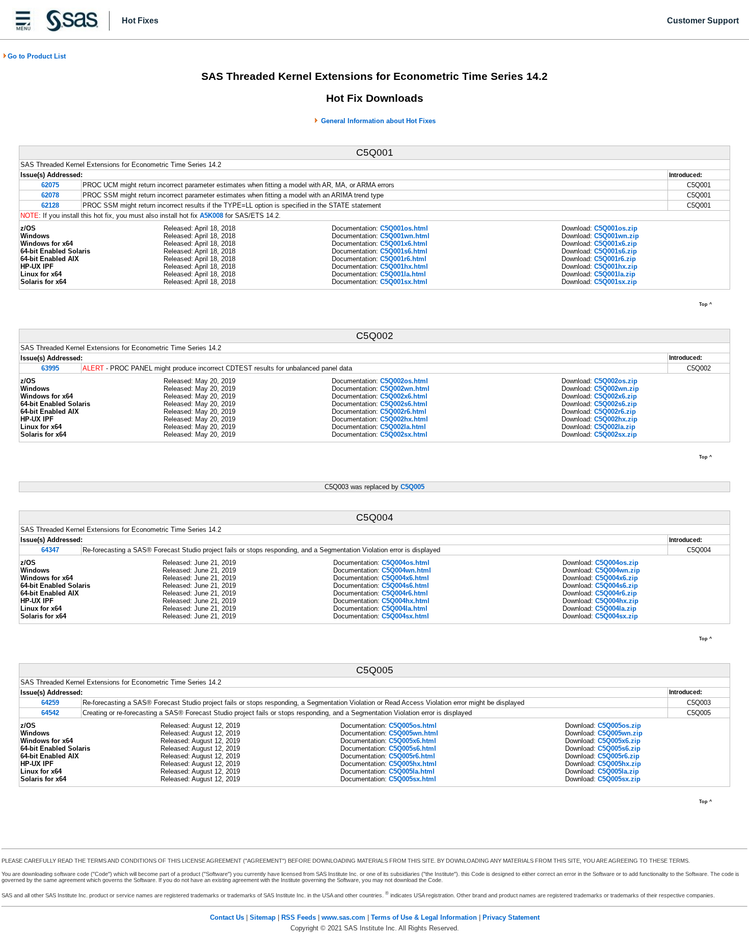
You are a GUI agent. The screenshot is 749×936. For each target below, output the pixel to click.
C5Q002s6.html (403, 404)
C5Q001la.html (403, 274)
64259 (50, 702)
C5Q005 (412, 487)
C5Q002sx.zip (615, 434)
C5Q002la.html (403, 427)
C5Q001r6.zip (615, 259)
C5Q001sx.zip (615, 282)
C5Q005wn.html (413, 733)
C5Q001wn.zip (616, 236)
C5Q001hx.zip (615, 266)
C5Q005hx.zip (619, 764)
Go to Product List (37, 56)
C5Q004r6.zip (616, 593)
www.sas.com (343, 917)
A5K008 (211, 215)
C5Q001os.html (404, 228)
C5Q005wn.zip (620, 733)
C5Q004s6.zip (616, 585)
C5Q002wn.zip (616, 388)
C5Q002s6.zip (615, 404)
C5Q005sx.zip (619, 779)
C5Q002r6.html (403, 411)
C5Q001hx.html (404, 266)
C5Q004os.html (406, 562)
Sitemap (263, 917)
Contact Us (227, 917)
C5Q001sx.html (403, 282)
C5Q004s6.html (405, 585)
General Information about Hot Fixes (378, 121)
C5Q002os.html (404, 381)
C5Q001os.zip (615, 228)
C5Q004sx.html (405, 616)
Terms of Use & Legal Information (424, 917)
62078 (50, 195)
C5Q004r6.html (405, 593)
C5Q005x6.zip (619, 741)
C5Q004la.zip (615, 608)
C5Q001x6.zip (615, 243)
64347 (50, 550)
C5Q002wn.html (405, 388)
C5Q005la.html (412, 771)
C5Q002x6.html (403, 396)
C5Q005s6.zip (619, 748)
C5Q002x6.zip (615, 396)
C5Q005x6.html (412, 741)
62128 (50, 205)
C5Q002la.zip (614, 427)
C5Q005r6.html (412, 756)
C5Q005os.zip (619, 725)
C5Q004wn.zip (617, 570)
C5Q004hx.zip (616, 601)
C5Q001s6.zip (615, 251)
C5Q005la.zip (618, 771)
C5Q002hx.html (404, 419)
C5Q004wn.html (406, 570)
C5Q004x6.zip (616, 578)
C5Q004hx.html (406, 601)
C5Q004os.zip (616, 562)
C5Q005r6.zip (618, 756)
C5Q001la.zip (614, 274)
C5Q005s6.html (412, 748)
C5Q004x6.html (405, 578)
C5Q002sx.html (403, 434)
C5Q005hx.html (413, 764)
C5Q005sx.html (412, 779)
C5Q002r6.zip (615, 411)
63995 (50, 368)
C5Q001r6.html (403, 259)
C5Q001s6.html (403, 251)
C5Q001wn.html (405, 236)
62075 (50, 185)
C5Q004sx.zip (616, 616)
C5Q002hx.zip (615, 419)
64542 (50, 713)
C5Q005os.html (413, 725)
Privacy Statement (511, 917)
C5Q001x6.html (403, 243)
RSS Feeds (298, 917)
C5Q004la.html (404, 608)
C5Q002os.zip (615, 381)
